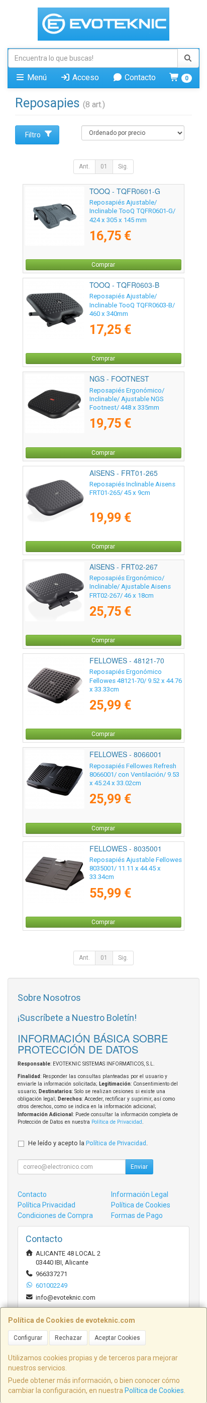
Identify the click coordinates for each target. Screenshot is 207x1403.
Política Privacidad (46, 1205)
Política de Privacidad (116, 1122)
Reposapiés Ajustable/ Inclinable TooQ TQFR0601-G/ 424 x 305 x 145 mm (132, 211)
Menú (36, 77)
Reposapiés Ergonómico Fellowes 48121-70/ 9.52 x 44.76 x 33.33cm (135, 680)
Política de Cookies (154, 1390)
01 (104, 166)
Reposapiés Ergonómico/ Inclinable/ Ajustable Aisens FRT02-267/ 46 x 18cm (130, 586)
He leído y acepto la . (88, 1143)
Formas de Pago (137, 1215)
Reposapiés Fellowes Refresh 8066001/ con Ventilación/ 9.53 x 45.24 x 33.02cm (134, 774)
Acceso (84, 77)
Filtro (33, 135)
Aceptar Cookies (117, 1337)
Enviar (139, 1166)
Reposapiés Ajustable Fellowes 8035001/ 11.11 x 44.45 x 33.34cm (135, 868)
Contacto (139, 77)
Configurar (28, 1337)
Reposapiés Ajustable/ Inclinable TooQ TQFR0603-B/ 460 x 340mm (132, 304)
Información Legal (139, 1194)
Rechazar (68, 1337)
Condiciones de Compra (55, 1215)
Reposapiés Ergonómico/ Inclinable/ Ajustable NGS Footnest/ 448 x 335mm (126, 399)
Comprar (103, 264)
